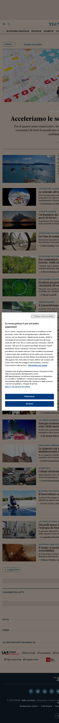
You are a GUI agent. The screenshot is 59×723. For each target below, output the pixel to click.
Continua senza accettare (43, 316)
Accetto (29, 404)
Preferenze (29, 397)
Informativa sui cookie (37, 365)
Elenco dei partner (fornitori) (17, 387)
